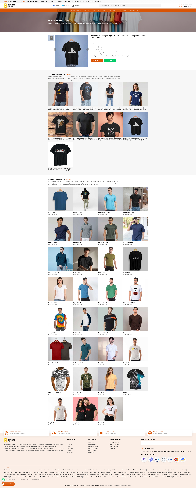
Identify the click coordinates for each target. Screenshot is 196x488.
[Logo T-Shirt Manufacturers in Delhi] (135, 349)
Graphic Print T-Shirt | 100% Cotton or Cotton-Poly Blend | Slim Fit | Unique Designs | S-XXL (58, 109)
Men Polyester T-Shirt (99, 472)
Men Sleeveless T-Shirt (153, 474)
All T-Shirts (63, 10)
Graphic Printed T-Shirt (66, 23)
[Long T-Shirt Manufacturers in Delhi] (60, 409)
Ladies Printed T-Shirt (27, 477)
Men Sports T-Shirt (164, 472)
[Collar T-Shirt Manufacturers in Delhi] (85, 229)
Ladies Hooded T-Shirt (33, 479)
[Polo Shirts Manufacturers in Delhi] (110, 379)
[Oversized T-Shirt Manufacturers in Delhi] (135, 229)
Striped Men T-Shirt (130, 474)
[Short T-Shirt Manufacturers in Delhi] (110, 409)
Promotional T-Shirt (53, 363)
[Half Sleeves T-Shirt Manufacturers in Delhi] (110, 199)
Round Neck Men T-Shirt (62, 472)
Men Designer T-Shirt (107, 474)
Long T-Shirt (51, 423)
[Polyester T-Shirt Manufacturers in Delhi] (110, 229)
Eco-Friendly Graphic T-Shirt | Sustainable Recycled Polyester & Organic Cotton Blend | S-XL (110, 139)
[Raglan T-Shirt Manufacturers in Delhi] (85, 319)
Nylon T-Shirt (77, 302)
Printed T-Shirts (76, 10)
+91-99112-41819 (187, 6)
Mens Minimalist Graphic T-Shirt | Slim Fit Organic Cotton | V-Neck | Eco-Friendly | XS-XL (60, 139)
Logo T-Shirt (126, 363)
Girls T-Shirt (51, 477)
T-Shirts (56, 23)
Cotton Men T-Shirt (153, 472)
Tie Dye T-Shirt (52, 333)
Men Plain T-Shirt (27, 472)
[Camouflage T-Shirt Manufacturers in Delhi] (85, 379)
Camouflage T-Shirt (78, 393)
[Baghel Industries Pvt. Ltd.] (9, 5)
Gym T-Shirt (101, 10)
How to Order (112, 448)
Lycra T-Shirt (101, 272)
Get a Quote (98, 60)
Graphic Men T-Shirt (166, 474)
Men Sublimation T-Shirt (86, 472)
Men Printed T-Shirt (50, 472)
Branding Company (126, 485)
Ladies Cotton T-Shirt (61, 477)
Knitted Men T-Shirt (56, 474)
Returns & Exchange (114, 444)
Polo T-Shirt (111, 10)
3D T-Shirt (126, 393)
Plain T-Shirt (51, 212)
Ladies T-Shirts (133, 10)
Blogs (68, 446)
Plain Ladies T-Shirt (88, 477)
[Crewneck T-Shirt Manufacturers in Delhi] (110, 319)
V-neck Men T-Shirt (141, 474)
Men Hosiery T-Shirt (185, 474)
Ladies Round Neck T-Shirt (75, 477)
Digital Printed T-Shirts (54, 393)
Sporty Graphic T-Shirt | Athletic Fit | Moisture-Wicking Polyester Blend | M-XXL (135, 108)
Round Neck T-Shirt (89, 10)
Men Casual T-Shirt (22, 474)
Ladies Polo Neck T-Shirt (40, 477)
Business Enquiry (9, 484)
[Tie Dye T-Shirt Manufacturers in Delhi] (60, 319)
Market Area (70, 452)
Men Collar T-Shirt (122, 472)
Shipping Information (114, 442)
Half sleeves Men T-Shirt (176, 472)
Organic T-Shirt (102, 302)
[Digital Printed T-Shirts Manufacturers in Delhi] (60, 379)
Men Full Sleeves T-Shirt (9, 474)
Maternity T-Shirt (21, 479)
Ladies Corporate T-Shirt (145, 477)
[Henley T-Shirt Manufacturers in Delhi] (135, 319)
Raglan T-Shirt (77, 333)
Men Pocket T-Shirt (15, 477)
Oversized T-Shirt (128, 242)
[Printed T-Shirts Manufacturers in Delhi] (85, 199)
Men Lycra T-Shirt (32, 474)
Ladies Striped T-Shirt (178, 477)
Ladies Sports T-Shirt (132, 477)
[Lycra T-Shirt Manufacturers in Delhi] (110, 259)
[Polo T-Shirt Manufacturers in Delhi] (110, 349)
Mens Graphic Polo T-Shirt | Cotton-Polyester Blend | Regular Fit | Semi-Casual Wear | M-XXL (85, 139)
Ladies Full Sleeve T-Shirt (101, 477)
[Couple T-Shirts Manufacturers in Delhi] (85, 409)
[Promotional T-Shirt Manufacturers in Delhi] (60, 349)
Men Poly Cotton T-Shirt (69, 474)
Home (57, 5)
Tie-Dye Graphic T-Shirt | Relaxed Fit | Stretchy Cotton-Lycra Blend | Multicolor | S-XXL (110, 109)
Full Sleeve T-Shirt (53, 272)
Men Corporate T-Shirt (44, 474)
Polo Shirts (101, 393)
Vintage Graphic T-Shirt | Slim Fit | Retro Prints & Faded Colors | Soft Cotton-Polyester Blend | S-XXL (84, 109)
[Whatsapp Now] (3, 479)
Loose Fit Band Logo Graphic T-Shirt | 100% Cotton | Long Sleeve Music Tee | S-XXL (135, 138)
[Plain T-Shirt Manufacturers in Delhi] (60, 199)
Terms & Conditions (114, 446)
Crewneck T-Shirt (103, 333)
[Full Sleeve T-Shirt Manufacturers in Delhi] (60, 259)
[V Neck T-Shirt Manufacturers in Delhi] (60, 289)
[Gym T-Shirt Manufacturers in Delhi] (135, 259)
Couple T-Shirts (77, 423)
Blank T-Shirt (76, 272)
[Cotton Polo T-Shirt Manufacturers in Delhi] (85, 349)
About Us (66, 5)
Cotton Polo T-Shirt (78, 363)
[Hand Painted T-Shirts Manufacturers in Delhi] (135, 289)
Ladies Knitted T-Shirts (9, 479)
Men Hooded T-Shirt (95, 474)
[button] (87, 49)
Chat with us (110, 60)
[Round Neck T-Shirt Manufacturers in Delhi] (135, 199)
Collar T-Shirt (77, 242)
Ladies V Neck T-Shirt (166, 477)
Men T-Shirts (122, 10)
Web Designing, (109, 485)
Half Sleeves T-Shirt (104, 212)
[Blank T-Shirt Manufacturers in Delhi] (85, 259)
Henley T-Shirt (127, 333)
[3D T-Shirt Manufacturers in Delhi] (135, 379)
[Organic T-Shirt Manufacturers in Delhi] (110, 289)
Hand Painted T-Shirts (129, 302)
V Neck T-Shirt (52, 302)
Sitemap (69, 450)
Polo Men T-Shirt (74, 472)
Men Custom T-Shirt (134, 472)
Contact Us (78, 5)
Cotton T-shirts (52, 242)
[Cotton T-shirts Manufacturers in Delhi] (60, 229)
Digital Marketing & (117, 485)
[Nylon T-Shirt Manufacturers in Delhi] (85, 289)
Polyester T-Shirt (103, 242)
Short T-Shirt (101, 423)
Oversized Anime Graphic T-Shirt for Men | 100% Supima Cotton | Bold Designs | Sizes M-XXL (60, 169)
